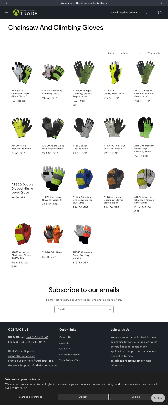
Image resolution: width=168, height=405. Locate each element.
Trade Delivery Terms (70, 360)
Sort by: (112, 53)
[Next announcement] (161, 3)
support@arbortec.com (21, 356)
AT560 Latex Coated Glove (81, 147)
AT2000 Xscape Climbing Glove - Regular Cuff (82, 93)
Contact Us (65, 337)
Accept (83, 397)
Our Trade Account (69, 354)
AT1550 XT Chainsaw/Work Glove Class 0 (20, 93)
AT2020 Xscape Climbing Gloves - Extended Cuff (144, 93)
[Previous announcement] (6, 3)
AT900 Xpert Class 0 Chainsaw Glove (53, 147)
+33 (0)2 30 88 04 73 (32, 342)
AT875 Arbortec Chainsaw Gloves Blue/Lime (82, 200)
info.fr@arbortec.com (41, 361)
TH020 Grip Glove (52, 252)
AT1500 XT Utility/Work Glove (114, 92)
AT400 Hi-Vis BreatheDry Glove (21, 147)
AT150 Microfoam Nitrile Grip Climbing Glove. (144, 149)
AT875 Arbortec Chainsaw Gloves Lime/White (144, 200)
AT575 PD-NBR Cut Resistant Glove (114, 147)
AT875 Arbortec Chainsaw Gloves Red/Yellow (21, 255)
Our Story (64, 348)
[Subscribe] (109, 309)
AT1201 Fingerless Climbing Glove (52, 92)
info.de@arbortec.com (44, 365)
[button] (6, 12)
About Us (64, 343)
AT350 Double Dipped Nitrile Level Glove (22, 189)
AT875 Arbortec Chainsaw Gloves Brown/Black (113, 200)
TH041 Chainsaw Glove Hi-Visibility (52, 198)
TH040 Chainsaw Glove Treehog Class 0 (82, 255)
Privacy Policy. (19, 388)
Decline (135, 397)
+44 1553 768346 (37, 337)
